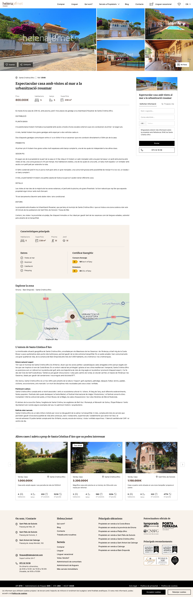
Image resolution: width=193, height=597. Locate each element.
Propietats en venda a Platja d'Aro (113, 531)
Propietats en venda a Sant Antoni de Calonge (118, 543)
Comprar (61, 4)
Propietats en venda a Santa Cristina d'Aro (116, 539)
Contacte (139, 4)
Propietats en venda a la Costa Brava (114, 524)
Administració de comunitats (69, 561)
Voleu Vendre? (63, 558)
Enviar (156, 143)
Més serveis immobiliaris (67, 569)
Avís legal (133, 586)
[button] (64, 457)
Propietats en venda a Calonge (112, 546)
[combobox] (142, 123)
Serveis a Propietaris (108, 4)
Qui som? (88, 4)
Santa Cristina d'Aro (43, 290)
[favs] (179, 4)
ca (187, 4)
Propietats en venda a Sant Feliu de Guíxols (117, 535)
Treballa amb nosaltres (66, 535)
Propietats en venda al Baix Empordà (114, 550)
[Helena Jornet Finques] (11, 4)
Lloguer (74, 4)
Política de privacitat (149, 586)
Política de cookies (169, 586)
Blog (127, 4)
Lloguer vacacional (163, 4)
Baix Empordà (28, 290)
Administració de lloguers (68, 565)
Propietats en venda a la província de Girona (117, 527)
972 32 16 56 (157, 150)
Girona (18, 290)
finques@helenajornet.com (31, 555)
